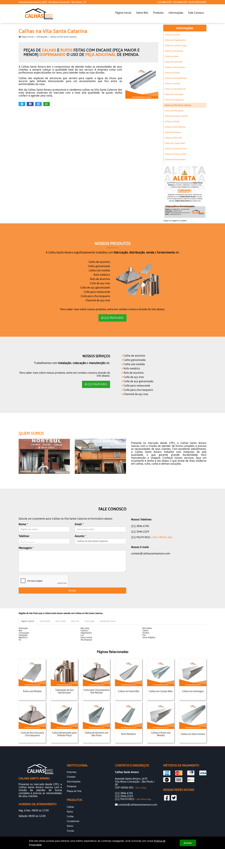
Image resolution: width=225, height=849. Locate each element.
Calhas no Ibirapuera (174, 51)
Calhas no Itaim (171, 56)
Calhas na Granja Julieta (175, 154)
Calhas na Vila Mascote (175, 89)
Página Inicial (123, 12)
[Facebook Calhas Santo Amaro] (166, 797)
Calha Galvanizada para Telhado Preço (64, 734)
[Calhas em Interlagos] (192, 672)
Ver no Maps (141, 788)
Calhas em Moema (173, 132)
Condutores (73, 821)
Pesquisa (71, 786)
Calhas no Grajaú (172, 73)
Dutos (70, 825)
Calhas (70, 806)
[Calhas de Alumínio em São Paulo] (96, 715)
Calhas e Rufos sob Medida (160, 734)
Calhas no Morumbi (173, 138)
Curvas (70, 830)
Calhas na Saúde (172, 121)
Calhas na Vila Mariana (175, 127)
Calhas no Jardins (172, 35)
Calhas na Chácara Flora (175, 149)
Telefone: (24, 536)
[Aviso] (185, 192)
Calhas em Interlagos (193, 691)
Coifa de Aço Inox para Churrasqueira (32, 734)
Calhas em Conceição (174, 94)
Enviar (72, 590)
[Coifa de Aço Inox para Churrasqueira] (32, 715)
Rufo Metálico (128, 734)
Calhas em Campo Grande (176, 116)
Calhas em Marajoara (174, 111)
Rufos (70, 811)
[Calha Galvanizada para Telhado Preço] (64, 715)
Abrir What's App (162, 537)
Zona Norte (45, 621)
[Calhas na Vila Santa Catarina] (140, 84)
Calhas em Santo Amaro (175, 159)
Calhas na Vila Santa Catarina (178, 105)
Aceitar (188, 842)
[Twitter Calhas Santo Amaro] (174, 797)
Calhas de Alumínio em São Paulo (96, 734)
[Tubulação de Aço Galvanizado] (64, 672)
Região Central (27, 621)
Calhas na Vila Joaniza (175, 67)
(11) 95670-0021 (198, 2)
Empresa (71, 772)
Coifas (70, 816)
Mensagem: (26, 547)
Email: (79, 524)
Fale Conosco (196, 12)
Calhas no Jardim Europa (176, 45)
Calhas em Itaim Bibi (174, 62)
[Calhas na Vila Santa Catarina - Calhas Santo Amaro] (39, 13)
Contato (71, 776)
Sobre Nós (142, 12)
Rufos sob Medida (32, 691)
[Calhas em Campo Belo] (160, 672)
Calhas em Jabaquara (174, 100)
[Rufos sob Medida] (32, 672)
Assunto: (80, 536)
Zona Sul (75, 621)
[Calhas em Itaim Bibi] (128, 672)
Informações (176, 12)
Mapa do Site (74, 791)
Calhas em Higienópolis (175, 40)
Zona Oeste (61, 621)
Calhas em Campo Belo (175, 143)
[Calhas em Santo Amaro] (192, 715)
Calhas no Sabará (172, 83)
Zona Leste (89, 621)
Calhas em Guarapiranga (176, 78)
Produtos (158, 12)
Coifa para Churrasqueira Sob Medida (96, 691)
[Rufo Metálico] (128, 715)
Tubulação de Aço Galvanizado (64, 691)
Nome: (23, 524)
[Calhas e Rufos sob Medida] (160, 715)
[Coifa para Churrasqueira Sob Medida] (96, 672)
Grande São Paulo (108, 621)
